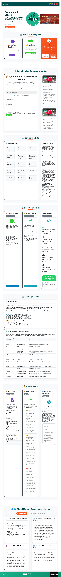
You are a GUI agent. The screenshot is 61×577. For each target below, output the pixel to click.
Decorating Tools (20, 157)
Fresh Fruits (12, 286)
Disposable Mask (32, 157)
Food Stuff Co (9, 171)
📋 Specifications (10, 27)
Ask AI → (12, 55)
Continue (9, 115)
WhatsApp (45, 56)
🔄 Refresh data (22, 513)
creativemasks (33, 149)
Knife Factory (31, 177)
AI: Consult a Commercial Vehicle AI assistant (49, 284)
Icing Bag (33, 170)
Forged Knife (21, 171)
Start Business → (30, 53)
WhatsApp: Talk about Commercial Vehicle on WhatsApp (49, 278)
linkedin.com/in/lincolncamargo (14, 443)
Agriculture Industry (31, 286)
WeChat (53, 56)
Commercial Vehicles (10, 149)
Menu (5, 4)
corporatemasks (22, 149)
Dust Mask (20, 163)
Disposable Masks (9, 165)
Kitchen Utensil (21, 177)
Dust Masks (31, 163)
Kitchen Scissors (9, 177)
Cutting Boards (9, 156)
